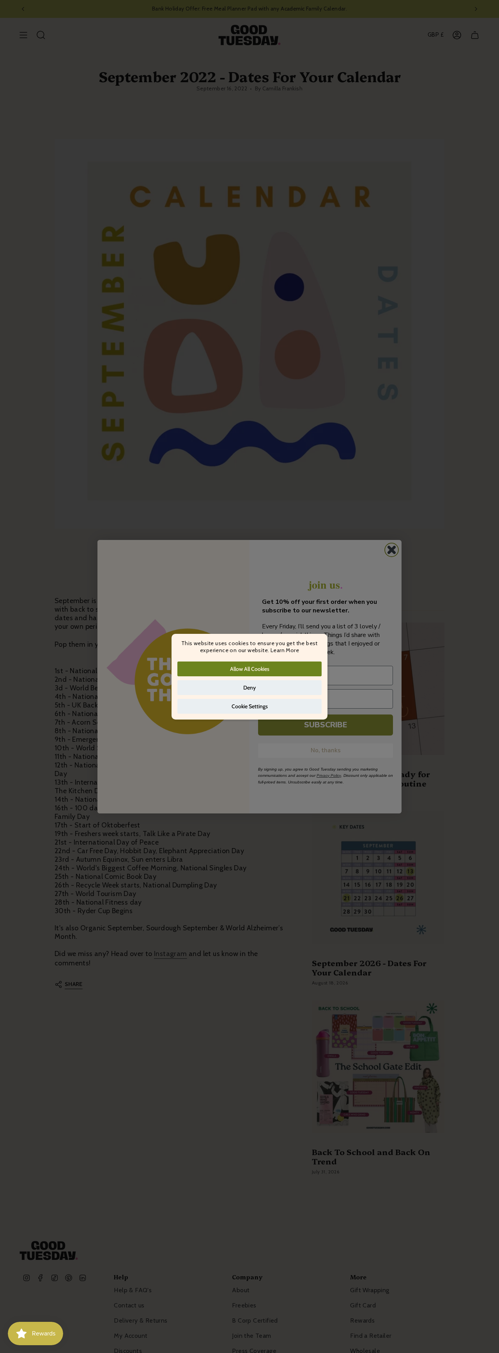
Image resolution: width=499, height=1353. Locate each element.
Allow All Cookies (249, 668)
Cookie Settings (250, 706)
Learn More (285, 650)
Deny (249, 687)
